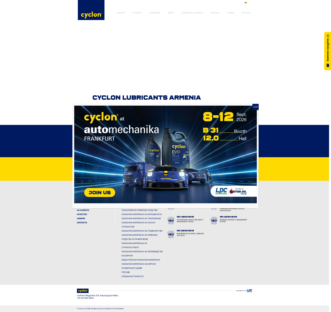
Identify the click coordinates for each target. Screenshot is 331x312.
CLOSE (255, 107)
